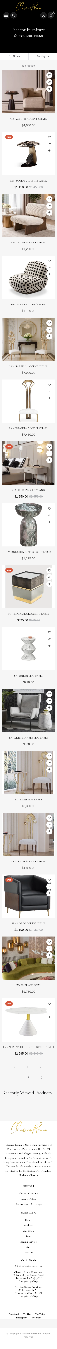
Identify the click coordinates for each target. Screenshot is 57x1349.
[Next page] (41, 1077)
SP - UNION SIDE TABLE (28, 675)
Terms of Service (28, 1193)
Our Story (28, 1230)
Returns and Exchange (29, 1204)
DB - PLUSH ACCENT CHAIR (28, 242)
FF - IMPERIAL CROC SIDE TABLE (28, 613)
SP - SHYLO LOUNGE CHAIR (28, 923)
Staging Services (28, 1241)
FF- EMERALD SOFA (28, 985)
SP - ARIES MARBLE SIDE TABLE (28, 737)
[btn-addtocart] (49, 88)
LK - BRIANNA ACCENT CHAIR (28, 428)
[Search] (13, 15)
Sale (28, 1247)
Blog (28, 1236)
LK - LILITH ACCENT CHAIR (28, 861)
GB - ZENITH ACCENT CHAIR (28, 118)
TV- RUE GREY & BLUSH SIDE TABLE (28, 552)
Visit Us (28, 1252)
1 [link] (14, 1066)
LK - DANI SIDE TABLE (28, 799)
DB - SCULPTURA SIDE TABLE (28, 180)
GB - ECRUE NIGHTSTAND (28, 490)
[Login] (43, 15)
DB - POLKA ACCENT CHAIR (28, 304)
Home (21, 35)
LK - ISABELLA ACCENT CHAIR (28, 366)
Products (28, 1225)
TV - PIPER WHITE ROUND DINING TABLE (28, 1047)
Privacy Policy (28, 1198)
